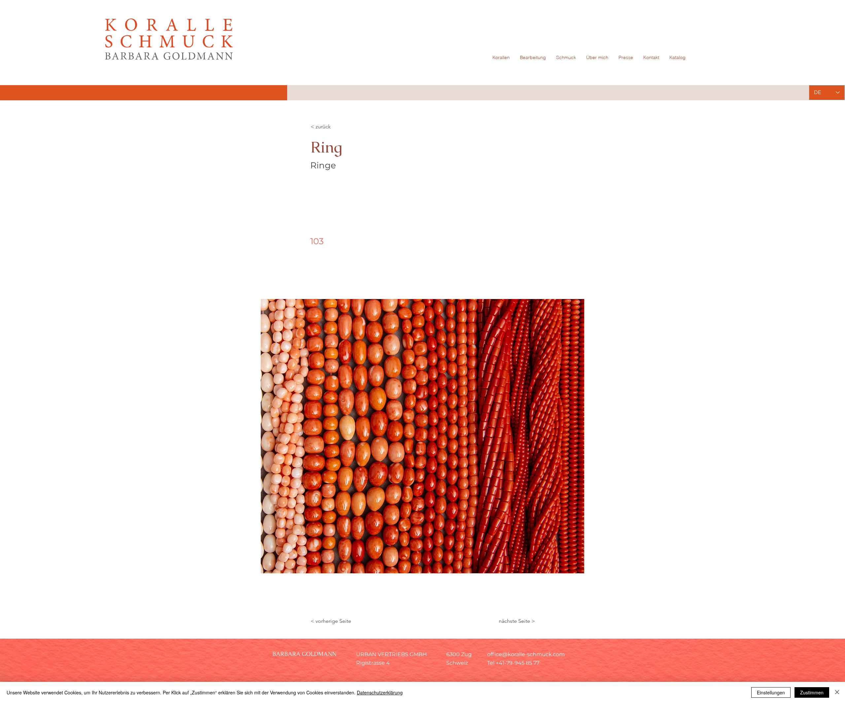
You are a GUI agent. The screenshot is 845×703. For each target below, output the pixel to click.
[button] (422, 436)
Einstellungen (771, 692)
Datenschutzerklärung (380, 692)
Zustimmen (812, 692)
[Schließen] (837, 692)
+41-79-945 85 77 (517, 663)
